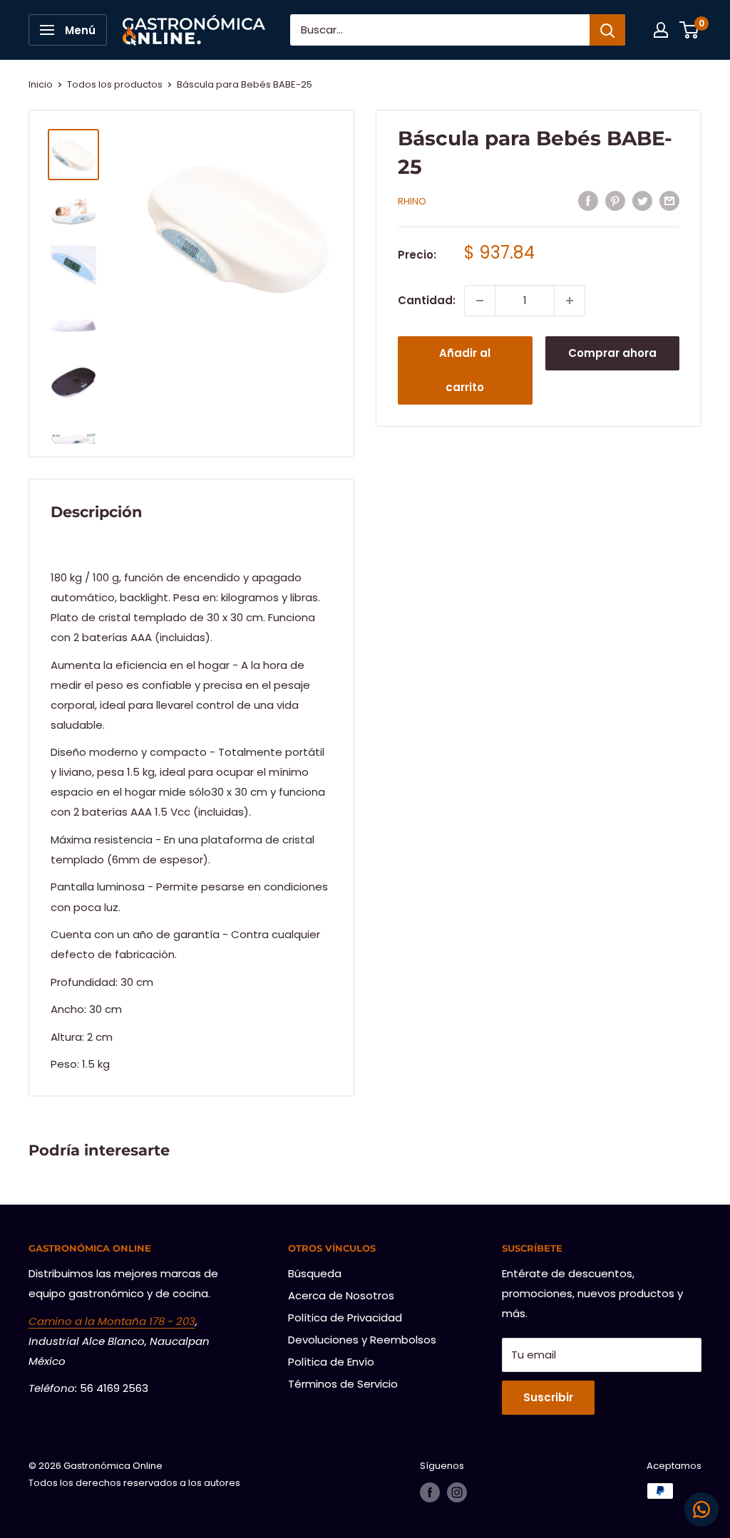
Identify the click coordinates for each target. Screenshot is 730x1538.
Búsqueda (314, 1273)
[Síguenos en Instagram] (457, 1492)
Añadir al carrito (464, 370)
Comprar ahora (612, 352)
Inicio (41, 84)
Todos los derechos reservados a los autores (134, 1483)
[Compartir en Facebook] (588, 200)
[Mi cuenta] (661, 30)
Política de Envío (331, 1361)
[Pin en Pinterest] (615, 200)
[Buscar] (607, 30)
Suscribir (548, 1397)
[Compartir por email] (669, 200)
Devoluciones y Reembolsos (362, 1339)
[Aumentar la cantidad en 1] (570, 301)
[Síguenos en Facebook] (430, 1492)
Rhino (412, 201)
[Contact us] (701, 1509)
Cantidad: (427, 300)
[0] (690, 29)
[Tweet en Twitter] (642, 200)
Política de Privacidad (345, 1317)
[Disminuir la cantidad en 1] (480, 301)
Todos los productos (115, 84)
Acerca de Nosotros (341, 1295)
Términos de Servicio (343, 1383)
